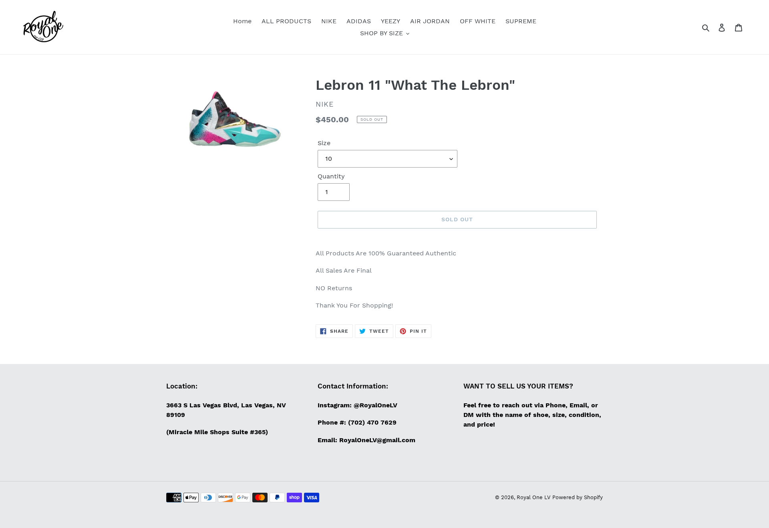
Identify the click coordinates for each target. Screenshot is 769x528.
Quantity (331, 176)
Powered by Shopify (577, 497)
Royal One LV (533, 497)
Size (324, 143)
